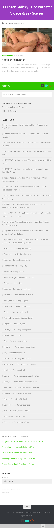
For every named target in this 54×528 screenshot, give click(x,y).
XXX (2, 489)
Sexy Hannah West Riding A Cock (16, 422)
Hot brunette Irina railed (13, 335)
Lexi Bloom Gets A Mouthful (14, 370)
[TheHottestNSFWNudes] (50, 85)
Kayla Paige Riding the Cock (14, 352)
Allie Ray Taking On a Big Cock (15, 399)
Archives (5, 477)
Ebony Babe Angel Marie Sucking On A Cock (20, 381)
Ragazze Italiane (6, 492)
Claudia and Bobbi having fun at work (18, 295)
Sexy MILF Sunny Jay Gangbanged (17, 405)
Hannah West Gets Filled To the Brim (17, 393)
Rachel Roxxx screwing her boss (16, 341)
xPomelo (3, 492)
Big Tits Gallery (13, 489)
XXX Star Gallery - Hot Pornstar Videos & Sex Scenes (27, 10)
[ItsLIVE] (46, 85)
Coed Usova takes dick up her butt (17, 306)
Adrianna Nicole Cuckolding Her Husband (20, 364)
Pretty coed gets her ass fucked (16, 312)
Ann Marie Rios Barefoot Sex (14, 416)
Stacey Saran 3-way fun (13, 283)
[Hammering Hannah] (27, 40)
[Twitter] (42, 85)
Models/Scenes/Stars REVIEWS (15, 436)
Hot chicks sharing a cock (14, 271)
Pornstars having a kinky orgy (15, 266)
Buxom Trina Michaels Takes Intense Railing (18, 464)
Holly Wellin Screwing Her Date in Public (17, 453)
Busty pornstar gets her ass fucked (17, 260)
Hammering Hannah (13, 59)
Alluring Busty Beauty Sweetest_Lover (18, 318)
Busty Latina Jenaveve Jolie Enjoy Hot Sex (18, 447)
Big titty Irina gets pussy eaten (15, 324)
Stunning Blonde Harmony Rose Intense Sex (18, 458)
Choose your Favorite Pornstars (14, 107)
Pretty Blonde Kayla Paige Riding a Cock (19, 347)
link (51, 488)
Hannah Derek (7, 55)
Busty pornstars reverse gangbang (17, 289)
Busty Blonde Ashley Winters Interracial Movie (21, 387)
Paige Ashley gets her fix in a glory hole (18, 277)
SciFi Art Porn (9, 489)
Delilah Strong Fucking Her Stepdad (17, 358)
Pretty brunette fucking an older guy (17, 248)
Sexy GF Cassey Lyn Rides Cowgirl (17, 410)
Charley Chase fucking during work (17, 329)
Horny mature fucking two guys (16, 300)
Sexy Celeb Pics (5, 489)
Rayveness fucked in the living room (17, 254)
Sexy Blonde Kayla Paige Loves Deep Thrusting (21, 376)
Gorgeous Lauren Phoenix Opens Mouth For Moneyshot (23, 441)
